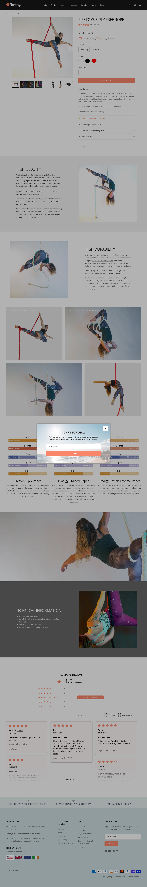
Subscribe (73, 453)
